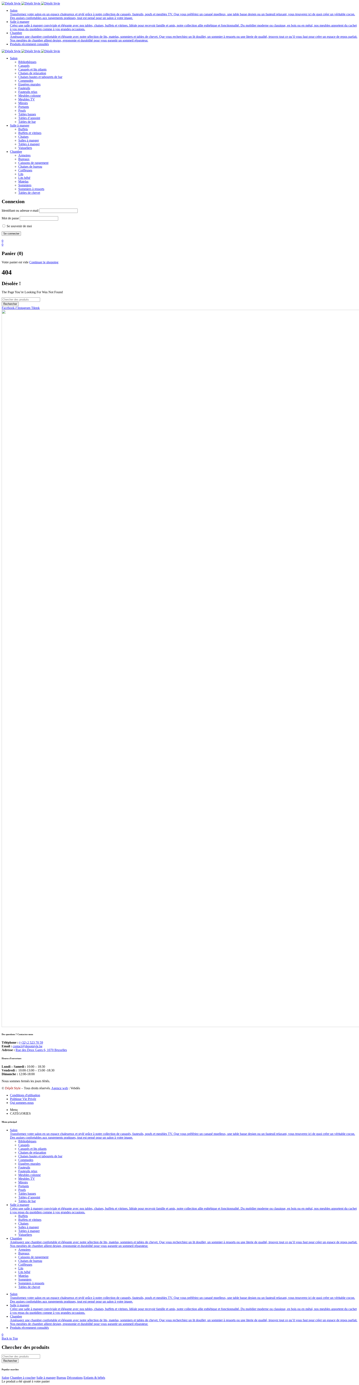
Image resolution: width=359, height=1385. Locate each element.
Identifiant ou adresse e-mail (20, 210)
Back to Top (10, 1338)
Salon (5, 1377)
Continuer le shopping (43, 262)
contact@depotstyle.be (27, 1046)
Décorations (75, 1377)
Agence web (59, 1088)
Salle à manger (46, 1377)
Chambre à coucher (23, 1377)
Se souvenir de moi (19, 226)
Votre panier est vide (15, 262)
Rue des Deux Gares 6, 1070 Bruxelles (41, 1050)
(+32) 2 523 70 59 (31, 1042)
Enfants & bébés (94, 1377)
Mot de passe (10, 218)
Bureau (61, 1377)
